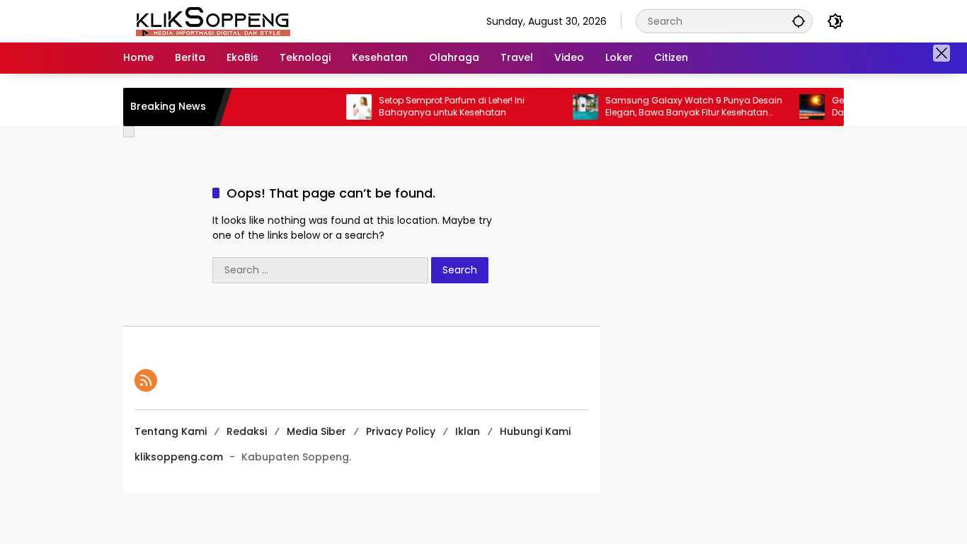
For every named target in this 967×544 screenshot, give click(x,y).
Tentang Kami (171, 431)
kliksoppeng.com (179, 457)
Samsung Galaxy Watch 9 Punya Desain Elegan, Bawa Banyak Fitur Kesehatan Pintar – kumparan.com (683, 107)
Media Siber (316, 431)
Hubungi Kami (535, 431)
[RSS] (146, 380)
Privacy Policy (400, 431)
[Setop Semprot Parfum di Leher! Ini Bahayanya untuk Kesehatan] (349, 107)
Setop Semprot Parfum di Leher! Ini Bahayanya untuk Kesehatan (442, 106)
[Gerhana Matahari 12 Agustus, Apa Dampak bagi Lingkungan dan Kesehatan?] (802, 107)
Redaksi (247, 431)
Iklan (467, 431)
